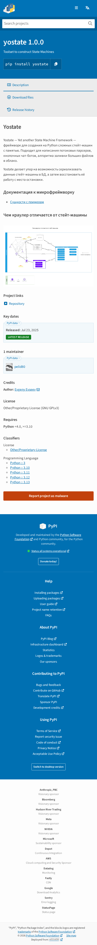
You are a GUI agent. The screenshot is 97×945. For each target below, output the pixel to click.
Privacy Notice (47, 748)
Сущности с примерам (27, 201)
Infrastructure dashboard (46, 644)
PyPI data (12, 323)
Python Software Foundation (55, 932)
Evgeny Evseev (25, 389)
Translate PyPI (47, 696)
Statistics (49, 650)
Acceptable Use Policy (47, 754)
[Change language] (88, 8)
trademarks (24, 932)
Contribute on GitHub (47, 690)
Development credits (46, 708)
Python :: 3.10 (20, 467)
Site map (71, 936)
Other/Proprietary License (28, 449)
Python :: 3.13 (20, 482)
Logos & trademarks (48, 656)
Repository (16, 303)
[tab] (48, 85)
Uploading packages (47, 598)
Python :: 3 (17, 462)
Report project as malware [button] (48, 495)
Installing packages (47, 593)
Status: (48, 551)
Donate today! (48, 561)
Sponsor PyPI (48, 702)
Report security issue (48, 736)
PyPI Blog (47, 639)
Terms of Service (46, 731)
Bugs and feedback (48, 685)
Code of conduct (46, 742)
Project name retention (47, 609)
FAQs (48, 615)
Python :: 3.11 (20, 472)
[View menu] (76, 8)
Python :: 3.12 (20, 477)
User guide (47, 604)
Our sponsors (48, 661)
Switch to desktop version (48, 767)
